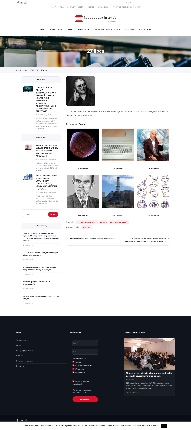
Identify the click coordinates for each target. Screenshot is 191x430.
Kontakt (71, 7)
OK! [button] (163, 426)
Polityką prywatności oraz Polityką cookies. (142, 425)
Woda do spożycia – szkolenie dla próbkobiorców (36, 283)
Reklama (19, 356)
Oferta (138, 7)
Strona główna (57, 7)
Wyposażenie (79, 373)
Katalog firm (103, 7)
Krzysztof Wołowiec (50, 115)
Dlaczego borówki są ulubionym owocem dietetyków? (92, 238)
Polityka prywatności (24, 351)
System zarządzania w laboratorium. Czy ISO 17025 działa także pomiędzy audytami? (47, 150)
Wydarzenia (79, 369)
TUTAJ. (84, 392)
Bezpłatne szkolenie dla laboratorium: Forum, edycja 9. (41, 297)
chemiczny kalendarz (87, 222)
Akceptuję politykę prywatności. (81, 382)
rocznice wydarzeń (118, 222)
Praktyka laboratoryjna (83, 365)
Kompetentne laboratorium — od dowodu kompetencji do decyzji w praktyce (39, 268)
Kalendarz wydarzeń (24, 361)
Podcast (90, 7)
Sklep (80, 7)
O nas (18, 345)
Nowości (77, 362)
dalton (103, 222)
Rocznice (87, 227)
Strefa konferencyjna (122, 7)
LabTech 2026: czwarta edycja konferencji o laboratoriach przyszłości (40, 254)
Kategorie (20, 366)
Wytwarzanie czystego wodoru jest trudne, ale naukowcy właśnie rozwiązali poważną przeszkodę (145, 239)
